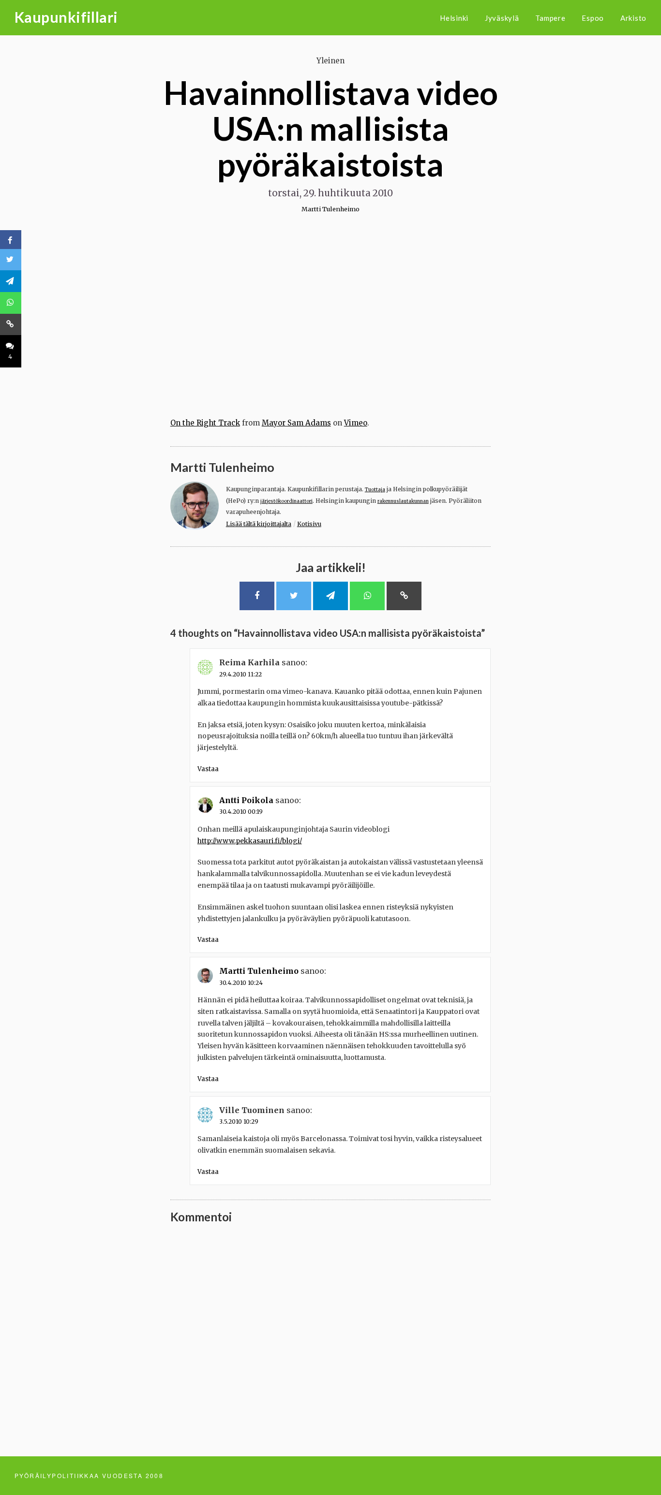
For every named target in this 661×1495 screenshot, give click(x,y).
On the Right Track (205, 422)
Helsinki (454, 18)
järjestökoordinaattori (286, 501)
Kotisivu (309, 524)
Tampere (550, 18)
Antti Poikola (246, 800)
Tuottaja (375, 490)
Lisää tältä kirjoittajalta (258, 524)
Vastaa (208, 769)
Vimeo (355, 422)
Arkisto (633, 18)
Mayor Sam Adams (296, 422)
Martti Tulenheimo (330, 209)
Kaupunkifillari (66, 17)
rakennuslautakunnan (403, 501)
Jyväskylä (502, 18)
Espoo (593, 18)
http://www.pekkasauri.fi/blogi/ (249, 840)
